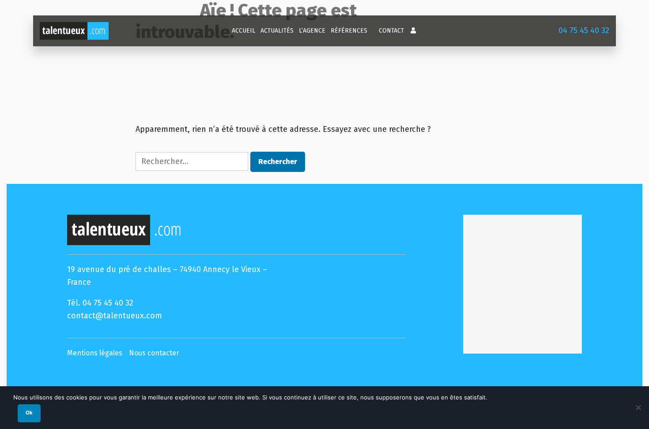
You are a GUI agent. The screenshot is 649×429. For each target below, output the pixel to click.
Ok (29, 413)
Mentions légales (94, 353)
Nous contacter (154, 353)
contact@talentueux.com (114, 316)
